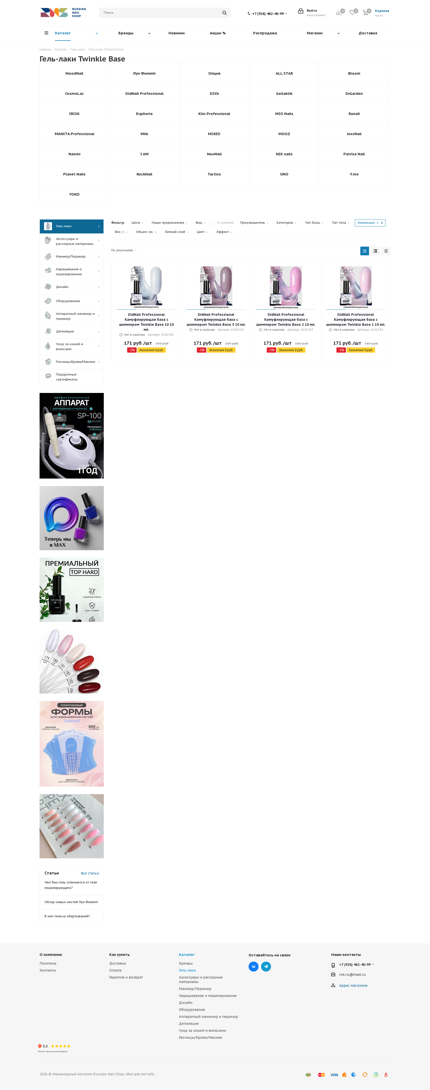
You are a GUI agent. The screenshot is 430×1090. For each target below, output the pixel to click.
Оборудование (192, 1009)
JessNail (354, 133)
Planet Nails (74, 174)
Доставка (117, 963)
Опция (214, 73)
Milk (144, 133)
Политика (48, 963)
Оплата (115, 970)
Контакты (48, 970)
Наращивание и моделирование (208, 995)
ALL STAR (284, 73)
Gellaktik (284, 93)
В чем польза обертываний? (67, 916)
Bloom (354, 73)
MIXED (214, 133)
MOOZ (284, 133)
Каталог (187, 954)
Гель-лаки (187, 970)
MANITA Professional (74, 133)
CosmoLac (74, 93)
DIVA (214, 93)
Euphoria (144, 113)
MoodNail (74, 73)
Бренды (186, 963)
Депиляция (189, 1023)
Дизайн (185, 1002)
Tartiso (214, 174)
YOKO (74, 194)
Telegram (266, 967)
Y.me (354, 174)
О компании (51, 954)
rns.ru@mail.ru (352, 974)
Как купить (119, 954)
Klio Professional (214, 113)
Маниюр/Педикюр (195, 988)
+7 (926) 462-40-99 (268, 13)
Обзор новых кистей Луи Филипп (71, 902)
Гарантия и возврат (126, 977)
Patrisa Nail (354, 154)
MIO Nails (284, 113)
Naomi (74, 154)
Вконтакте (254, 967)
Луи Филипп (144, 73)
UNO (284, 174)
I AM (144, 154)
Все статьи (90, 873)
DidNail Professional (144, 93)
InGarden (354, 93)
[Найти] (224, 13)
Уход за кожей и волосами (202, 1030)
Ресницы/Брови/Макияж (200, 1037)
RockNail (144, 174)
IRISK (74, 113)
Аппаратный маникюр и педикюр (208, 1016)
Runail (354, 113)
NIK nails (284, 154)
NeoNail (214, 154)
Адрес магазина (353, 985)
